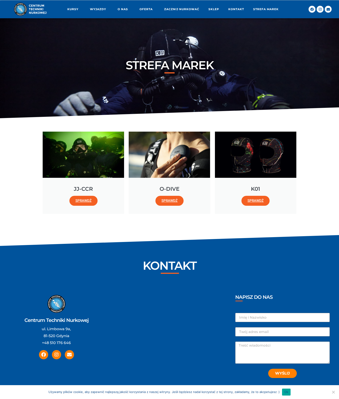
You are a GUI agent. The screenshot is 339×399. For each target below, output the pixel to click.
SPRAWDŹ (83, 201)
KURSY (72, 9)
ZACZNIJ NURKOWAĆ (181, 9)
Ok (286, 392)
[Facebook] (312, 9)
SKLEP (213, 9)
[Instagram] (320, 9)
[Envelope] (328, 9)
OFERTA (146, 9)
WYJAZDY (98, 9)
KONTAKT (236, 9)
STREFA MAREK (266, 9)
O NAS (123, 9)
